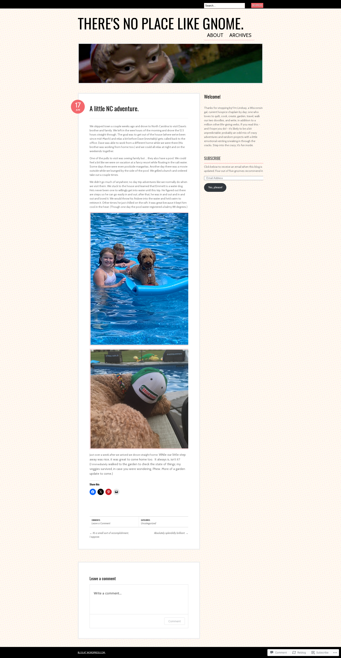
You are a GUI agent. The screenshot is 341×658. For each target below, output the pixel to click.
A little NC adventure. (114, 108)
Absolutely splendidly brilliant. (171, 533)
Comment (174, 621)
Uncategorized (148, 523)
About (215, 35)
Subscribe (212, 158)
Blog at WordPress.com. (91, 652)
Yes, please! (215, 187)
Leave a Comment (101, 523)
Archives (240, 35)
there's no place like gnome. (161, 23)
